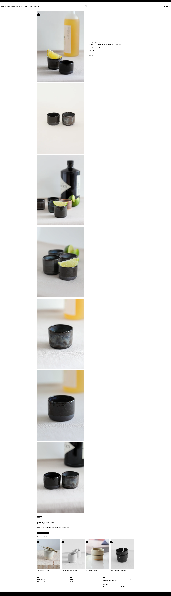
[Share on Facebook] (89, 55)
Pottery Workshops (41, 579)
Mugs (22, 6)
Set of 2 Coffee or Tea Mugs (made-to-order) (118, 570)
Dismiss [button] (94, 0)
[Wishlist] (164, 6)
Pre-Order (13, 6)
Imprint (71, 583)
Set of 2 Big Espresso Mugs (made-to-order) (69, 570)
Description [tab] (39, 517)
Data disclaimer (73, 581)
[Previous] (37, 556)
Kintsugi (9, 6)
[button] (38, 6)
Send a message (40, 583)
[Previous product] (132, 13)
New (6, 6)
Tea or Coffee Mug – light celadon (43, 570)
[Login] (169, 6)
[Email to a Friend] (90, 55)
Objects (35, 6)
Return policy (72, 579)
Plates (30, 6)
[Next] (134, 556)
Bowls (26, 6)
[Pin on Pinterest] (92, 55)
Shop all (2, 6)
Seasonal (18, 6)
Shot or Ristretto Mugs (96, 42)
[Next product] (130, 13)
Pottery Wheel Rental (41, 581)
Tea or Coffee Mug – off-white (91, 570)
